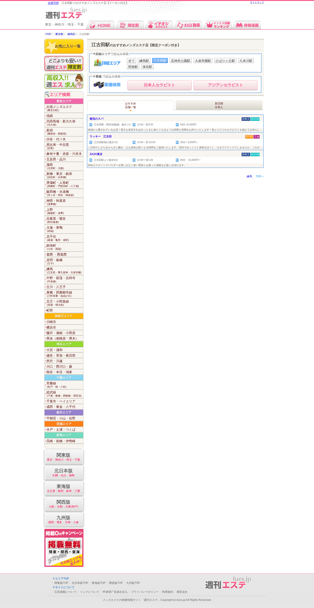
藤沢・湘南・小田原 (60, 333)
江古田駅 (160, 61)
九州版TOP (133, 583)
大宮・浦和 (54, 350)
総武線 (64, 393)
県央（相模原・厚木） (62, 338)
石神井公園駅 (180, 61)
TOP (48, 34)
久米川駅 (246, 61)
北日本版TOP (80, 583)
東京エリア (64, 101)
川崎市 (51, 322)
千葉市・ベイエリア (60, 401)
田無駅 (133, 67)
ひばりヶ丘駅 (225, 61)
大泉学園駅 (203, 61)
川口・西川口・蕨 (59, 366)
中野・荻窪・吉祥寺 (60, 279)
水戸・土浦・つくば (60, 429)
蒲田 (55, 166)
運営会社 (182, 592)
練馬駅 (144, 61)
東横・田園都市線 (59, 294)
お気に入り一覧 (68, 46)
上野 (55, 211)
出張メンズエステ (59, 108)
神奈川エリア (64, 316)
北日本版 (63, 472)
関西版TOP (116, 583)
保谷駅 (147, 67)
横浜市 (51, 327)
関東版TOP (61, 583)
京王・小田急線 (57, 303)
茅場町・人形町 (62, 184)
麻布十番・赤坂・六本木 (64, 154)
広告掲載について (65, 592)
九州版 (63, 519)
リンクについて (89, 592)
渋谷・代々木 (56, 139)
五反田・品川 (56, 159)
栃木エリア (64, 412)
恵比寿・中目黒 (57, 146)
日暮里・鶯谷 (56, 220)
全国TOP (53, 3)
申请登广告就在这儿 (115, 592)
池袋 (49, 116)
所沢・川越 (54, 361)
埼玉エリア (64, 344)
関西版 (63, 503)
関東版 (63, 456)
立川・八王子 (56, 287)
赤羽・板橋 (54, 261)
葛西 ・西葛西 (56, 254)
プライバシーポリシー (145, 592)
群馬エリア (64, 435)
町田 (49, 310)
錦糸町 (53, 247)
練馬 (64, 270)
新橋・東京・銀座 (59, 175)
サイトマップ (257, 2)
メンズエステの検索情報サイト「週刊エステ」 (131, 600)
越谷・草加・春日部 (60, 355)
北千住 (57, 238)
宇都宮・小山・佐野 (60, 418)
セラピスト (159, 85)
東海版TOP (99, 583)
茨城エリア (64, 424)
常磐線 (56, 384)
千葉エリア (64, 377)
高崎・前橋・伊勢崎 (60, 441)
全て (131, 61)
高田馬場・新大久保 (60, 122)
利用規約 (167, 592)
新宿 (56, 131)
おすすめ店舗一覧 (130, 105)
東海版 (63, 488)
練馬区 (71, 34)
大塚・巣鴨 (54, 229)
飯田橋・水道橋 (60, 193)
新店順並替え (219, 105)
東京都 (59, 34)
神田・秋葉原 (56, 202)
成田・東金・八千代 (60, 407)
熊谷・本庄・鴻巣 (59, 372)
